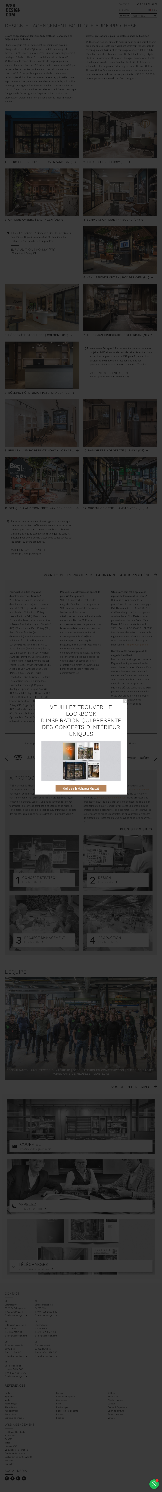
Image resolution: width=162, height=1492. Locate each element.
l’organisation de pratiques (111, 797)
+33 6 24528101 (15, 1332)
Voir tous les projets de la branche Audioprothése (98, 575)
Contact (124, 4)
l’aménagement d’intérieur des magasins (105, 789)
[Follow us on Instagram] (7, 1478)
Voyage (111, 1417)
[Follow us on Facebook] (12, 1478)
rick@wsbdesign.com (127, 78)
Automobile (10, 1414)
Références (10, 1435)
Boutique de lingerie (14, 1417)
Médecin (112, 1393)
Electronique (62, 1407)
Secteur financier (116, 1414)
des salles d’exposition (106, 793)
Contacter (9, 1464)
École (58, 1403)
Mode (7, 1400)
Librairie (60, 1417)
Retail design (11, 1403)
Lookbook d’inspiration (15, 1432)
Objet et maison (115, 1400)
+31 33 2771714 (15, 1311)
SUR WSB (124, 10)
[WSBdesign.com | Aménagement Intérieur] (12, 10)
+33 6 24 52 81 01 (147, 4)
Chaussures (61, 1400)
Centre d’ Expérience (117, 1407)
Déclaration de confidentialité (18, 1456)
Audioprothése (11, 1410)
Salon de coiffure (116, 1410)
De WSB (8, 1439)
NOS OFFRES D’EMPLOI (131, 1087)
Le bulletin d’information (16, 1449)
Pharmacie (113, 1396)
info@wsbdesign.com (17, 1315)
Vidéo (7, 1442)
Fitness (59, 1414)
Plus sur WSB (133, 829)
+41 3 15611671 (14, 1352)
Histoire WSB (11, 1446)
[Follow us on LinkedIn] (18, 1478)
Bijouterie (9, 1396)
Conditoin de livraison (15, 1453)
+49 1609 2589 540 (47, 1311)
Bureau (59, 1393)
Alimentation (11, 1407)
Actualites (9, 1460)
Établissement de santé (67, 1410)
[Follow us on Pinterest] (24, 1478)
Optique (8, 1393)
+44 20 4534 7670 (16, 1372)
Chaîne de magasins (65, 1396)
